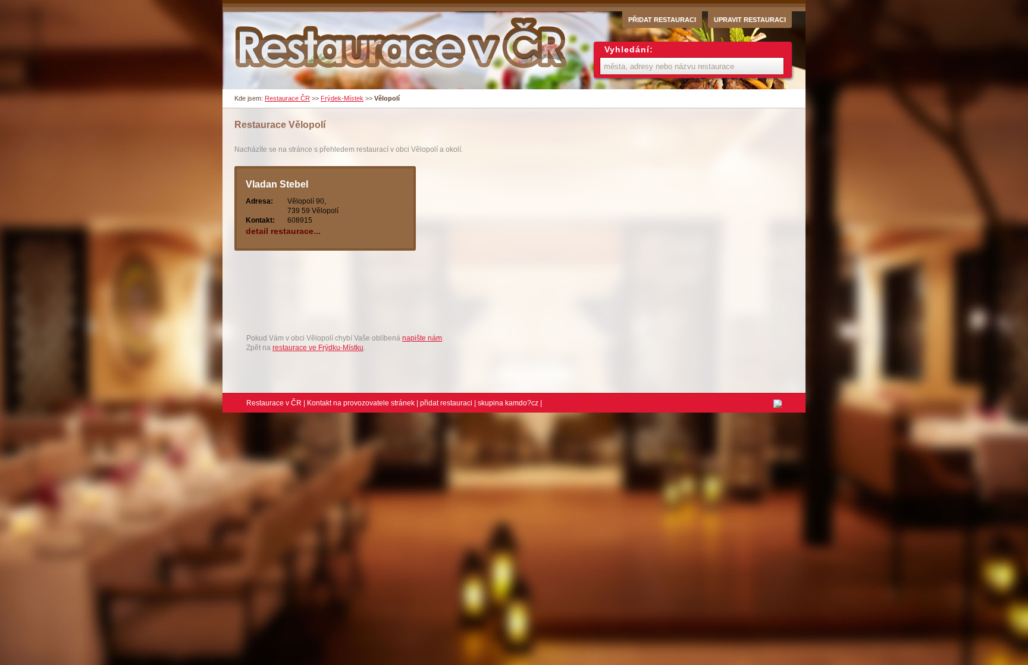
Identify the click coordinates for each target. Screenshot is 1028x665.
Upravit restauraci (750, 19)
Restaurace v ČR (274, 403)
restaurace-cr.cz (402, 50)
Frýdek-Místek (342, 98)
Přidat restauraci (662, 19)
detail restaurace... (283, 231)
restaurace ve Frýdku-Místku (317, 348)
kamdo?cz (521, 403)
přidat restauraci (446, 403)
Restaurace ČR (287, 98)
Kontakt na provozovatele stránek (361, 403)
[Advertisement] (450, 296)
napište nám (422, 338)
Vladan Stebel (277, 184)
